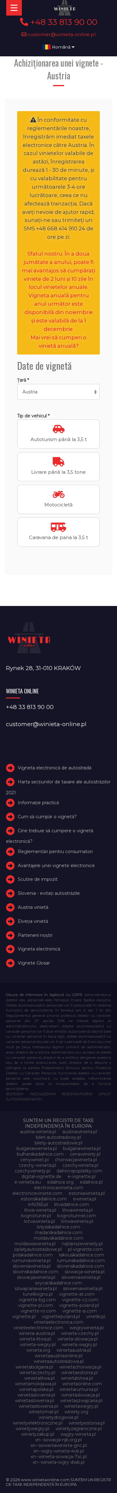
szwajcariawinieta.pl (36, 1288)
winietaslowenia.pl (34, 1400)
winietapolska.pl (36, 1389)
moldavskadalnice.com (58, 1238)
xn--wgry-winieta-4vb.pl (58, 1451)
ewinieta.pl (84, 1199)
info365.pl (38, 1204)
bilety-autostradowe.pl (58, 1143)
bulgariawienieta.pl (37, 1148)
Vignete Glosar (34, 963)
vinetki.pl (95, 1316)
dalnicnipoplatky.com (79, 1171)
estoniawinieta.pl (87, 1193)
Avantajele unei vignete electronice (56, 865)
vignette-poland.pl (79, 1305)
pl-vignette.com (85, 1249)
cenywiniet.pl (34, 1159)
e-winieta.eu (27, 1182)
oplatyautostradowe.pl (38, 1249)
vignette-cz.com (80, 1300)
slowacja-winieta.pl (85, 1272)
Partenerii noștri (35, 935)
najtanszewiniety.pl (82, 1244)
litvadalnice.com (71, 1204)
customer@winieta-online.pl (61, 34)
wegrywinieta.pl (87, 1328)
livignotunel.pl (36, 1215)
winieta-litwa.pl (35, 1339)
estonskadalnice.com (44, 1199)
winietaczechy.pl (37, 1372)
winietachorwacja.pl (80, 1367)
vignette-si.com (79, 1311)
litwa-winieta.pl (40, 1210)
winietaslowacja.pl (80, 1395)
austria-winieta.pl (38, 1131)
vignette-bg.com (37, 1300)
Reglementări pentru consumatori (55, 851)
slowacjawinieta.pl (36, 1277)
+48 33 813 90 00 (62, 22)
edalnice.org (60, 1182)
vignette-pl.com (35, 1305)
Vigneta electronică (39, 949)
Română (61, 47)
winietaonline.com (82, 1384)
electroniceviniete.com (37, 1193)
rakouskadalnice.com (81, 1255)
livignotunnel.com (76, 1215)
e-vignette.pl (81, 1176)
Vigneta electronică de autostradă (54, 768)
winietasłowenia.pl (38, 1406)
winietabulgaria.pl (34, 1367)
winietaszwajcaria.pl (81, 1400)
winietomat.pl (43, 1412)
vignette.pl (24, 1316)
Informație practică (38, 802)
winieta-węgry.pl (79, 1344)
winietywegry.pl (32, 1428)
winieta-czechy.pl (80, 1333)
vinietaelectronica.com (58, 1322)
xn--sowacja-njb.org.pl (58, 1440)
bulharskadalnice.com (40, 1154)
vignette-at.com (77, 1294)
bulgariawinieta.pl (81, 1148)
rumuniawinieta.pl (31, 1260)
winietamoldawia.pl (35, 1384)
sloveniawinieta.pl (32, 1266)
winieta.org (38, 1350)
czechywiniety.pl (32, 1171)
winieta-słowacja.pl (77, 1339)
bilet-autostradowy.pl (58, 1137)
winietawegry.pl (81, 1406)
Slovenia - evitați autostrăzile (49, 893)
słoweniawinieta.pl (82, 1288)
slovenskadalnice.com (80, 1266)
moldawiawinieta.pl (35, 1244)
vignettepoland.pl (61, 1316)
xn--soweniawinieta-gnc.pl (59, 1445)
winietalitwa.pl (39, 1378)
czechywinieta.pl (80, 1165)
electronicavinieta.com (58, 1187)
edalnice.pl (91, 1182)
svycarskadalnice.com (58, 1283)
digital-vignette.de (41, 1176)
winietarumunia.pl (79, 1389)
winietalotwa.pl (77, 1378)
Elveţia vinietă (33, 921)
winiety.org (76, 1412)
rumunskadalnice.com (81, 1260)
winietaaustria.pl (73, 1350)
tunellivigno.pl (38, 1294)
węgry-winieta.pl (78, 1434)
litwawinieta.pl (77, 1210)
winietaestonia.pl (79, 1372)
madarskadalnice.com (58, 1232)
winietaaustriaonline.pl (58, 1356)
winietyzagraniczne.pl (79, 1428)
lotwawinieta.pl (77, 1221)
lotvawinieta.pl (39, 1221)
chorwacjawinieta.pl (76, 1159)
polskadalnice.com (33, 1255)
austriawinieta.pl (79, 1131)
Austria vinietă (33, 907)
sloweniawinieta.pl (80, 1277)
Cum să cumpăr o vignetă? (47, 816)
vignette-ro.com (38, 1311)
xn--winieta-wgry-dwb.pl (59, 1462)
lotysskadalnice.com (58, 1227)
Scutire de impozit (38, 879)
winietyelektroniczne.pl (37, 1423)
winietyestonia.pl (87, 1423)
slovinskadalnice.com (35, 1272)
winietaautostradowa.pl (59, 1361)
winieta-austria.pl (37, 1333)
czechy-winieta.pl (37, 1165)
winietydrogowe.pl (58, 1417)
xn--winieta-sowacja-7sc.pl (59, 1456)
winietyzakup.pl (37, 1434)
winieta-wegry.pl (38, 1344)
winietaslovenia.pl (36, 1395)
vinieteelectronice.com (38, 1328)
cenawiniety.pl (85, 1154)
